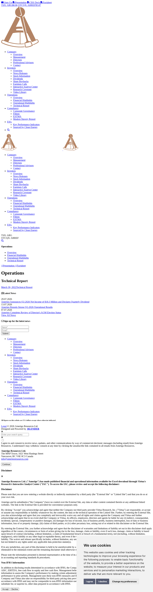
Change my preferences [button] (124, 581)
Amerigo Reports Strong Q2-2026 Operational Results (27, 307)
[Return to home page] (76, 46)
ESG (9, 225)
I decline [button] (102, 581)
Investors (11, 171)
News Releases (20, 73)
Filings (16, 113)
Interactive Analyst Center (25, 86)
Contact (16, 65)
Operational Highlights (24, 103)
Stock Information (21, 76)
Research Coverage (22, 89)
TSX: (9, 5)
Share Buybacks (21, 81)
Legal (4, 426)
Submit (5, 333)
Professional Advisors (23, 62)
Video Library (19, 92)
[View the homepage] (62, 149)
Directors (17, 60)
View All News (8, 315)
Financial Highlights (22, 100)
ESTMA (17, 116)
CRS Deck (35, 2)
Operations (12, 198)
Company (11, 154)
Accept (5, 589)
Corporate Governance (24, 111)
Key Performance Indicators (26, 124)
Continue (6, 464)
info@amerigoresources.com (14, 459)
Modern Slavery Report (24, 119)
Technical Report (21, 105)
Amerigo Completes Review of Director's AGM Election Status (31, 312)
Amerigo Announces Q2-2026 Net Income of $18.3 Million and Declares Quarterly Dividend (45, 301)
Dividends (18, 78)
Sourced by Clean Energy (25, 127)
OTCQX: (29, 5)
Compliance (13, 211)
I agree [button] (89, 581)
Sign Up (8, 2)
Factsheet (47, 2)
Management (19, 57)
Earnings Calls (20, 84)
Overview (18, 54)
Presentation (21, 2)
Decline (15, 589)
